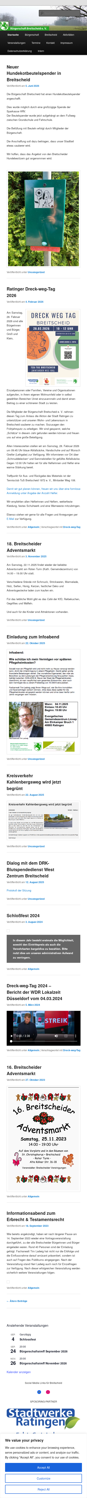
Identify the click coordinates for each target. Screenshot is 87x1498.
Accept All (43, 1467)
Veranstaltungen (16, 42)
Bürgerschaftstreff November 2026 (43, 1363)
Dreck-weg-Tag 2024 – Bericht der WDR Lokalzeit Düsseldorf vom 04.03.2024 (34, 991)
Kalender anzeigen (19, 1372)
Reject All (44, 1489)
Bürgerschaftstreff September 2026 (44, 1351)
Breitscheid (51, 34)
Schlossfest (28, 1339)
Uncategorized (36, 272)
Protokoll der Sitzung (19, 890)
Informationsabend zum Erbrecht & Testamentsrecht (35, 1216)
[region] (43, 1466)
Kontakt (50, 42)
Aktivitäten (68, 34)
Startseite (13, 34)
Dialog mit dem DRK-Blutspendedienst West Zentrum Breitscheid (30, 869)
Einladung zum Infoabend (33, 637)
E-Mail (10, 519)
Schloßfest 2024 (23, 915)
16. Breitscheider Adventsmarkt (24, 1070)
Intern (41, 51)
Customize (43, 1478)
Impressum (66, 42)
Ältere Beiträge (17, 1301)
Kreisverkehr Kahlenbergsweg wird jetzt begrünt (34, 781)
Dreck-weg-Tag (71, 527)
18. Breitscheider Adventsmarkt (24, 546)
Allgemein (33, 527)
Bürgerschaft (32, 34)
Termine (36, 42)
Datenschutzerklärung (19, 51)
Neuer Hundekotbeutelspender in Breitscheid (34, 73)
